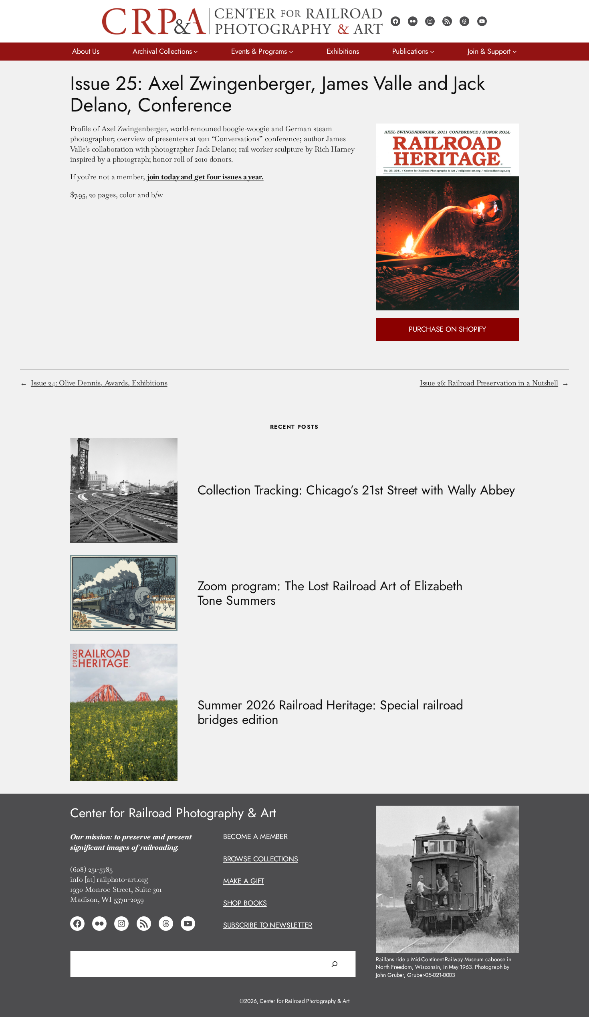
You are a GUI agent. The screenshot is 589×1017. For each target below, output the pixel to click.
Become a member (255, 836)
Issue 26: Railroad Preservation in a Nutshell (489, 382)
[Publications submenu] (432, 51)
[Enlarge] (508, 816)
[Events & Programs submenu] (291, 51)
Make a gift (243, 881)
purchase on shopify (447, 329)
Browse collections (260, 859)
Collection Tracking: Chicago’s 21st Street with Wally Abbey (356, 490)
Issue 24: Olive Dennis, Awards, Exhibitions (99, 382)
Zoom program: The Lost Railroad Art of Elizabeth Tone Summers (330, 593)
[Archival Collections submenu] (196, 51)
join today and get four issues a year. (205, 176)
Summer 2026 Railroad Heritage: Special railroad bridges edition (330, 712)
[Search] (334, 964)
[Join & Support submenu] (514, 51)
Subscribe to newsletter (268, 925)
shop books (245, 903)
